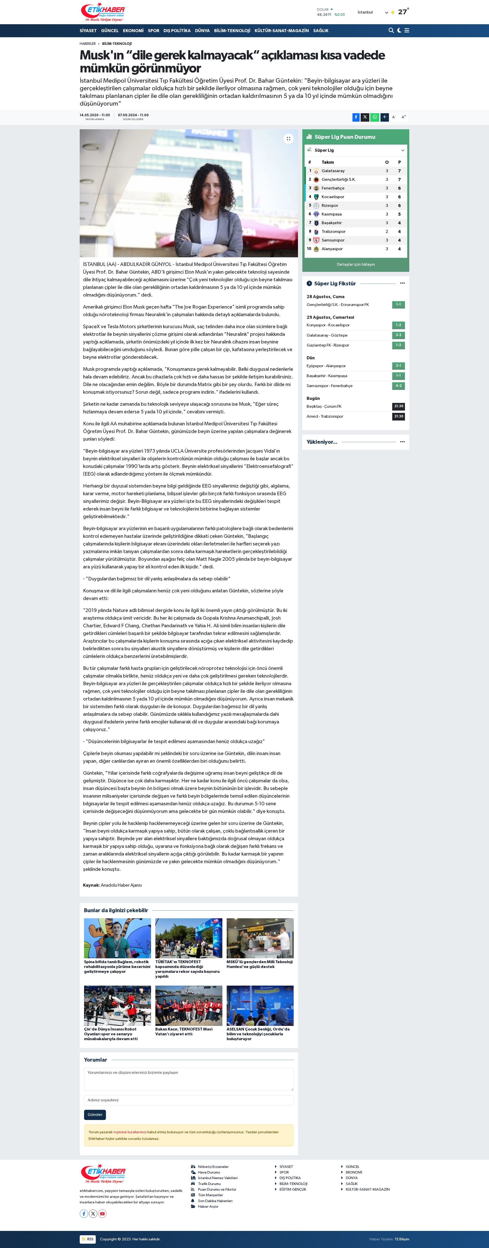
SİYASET (88, 31)
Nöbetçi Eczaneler (213, 1167)
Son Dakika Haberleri (215, 1201)
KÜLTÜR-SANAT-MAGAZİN (282, 31)
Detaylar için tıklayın (356, 264)
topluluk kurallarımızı (130, 1132)
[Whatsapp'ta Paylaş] (374, 117)
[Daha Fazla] (385, 117)
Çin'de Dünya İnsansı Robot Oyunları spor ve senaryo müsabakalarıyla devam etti (111, 1034)
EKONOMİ (133, 31)
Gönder (95, 1115)
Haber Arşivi (208, 1206)
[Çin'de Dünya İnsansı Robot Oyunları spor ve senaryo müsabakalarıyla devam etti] (117, 1005)
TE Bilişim (402, 1239)
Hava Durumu (209, 1172)
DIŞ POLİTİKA (177, 31)
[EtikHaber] (103, 12)
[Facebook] (84, 1213)
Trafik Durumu (209, 1184)
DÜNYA (202, 31)
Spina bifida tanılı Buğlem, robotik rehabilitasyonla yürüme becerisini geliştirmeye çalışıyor (117, 967)
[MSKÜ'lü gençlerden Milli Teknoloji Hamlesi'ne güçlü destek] (260, 938)
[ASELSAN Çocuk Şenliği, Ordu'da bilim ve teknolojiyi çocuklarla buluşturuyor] (260, 1005)
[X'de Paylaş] (365, 117)
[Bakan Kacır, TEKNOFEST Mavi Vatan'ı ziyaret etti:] (188, 1005)
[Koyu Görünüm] (398, 31)
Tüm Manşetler (210, 1195)
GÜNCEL (110, 31)
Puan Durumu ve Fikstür (217, 1189)
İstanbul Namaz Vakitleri (218, 1178)
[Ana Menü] (406, 31)
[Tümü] (402, 442)
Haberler (88, 44)
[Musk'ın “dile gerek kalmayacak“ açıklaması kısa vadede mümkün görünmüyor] (189, 193)
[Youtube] (102, 1213)
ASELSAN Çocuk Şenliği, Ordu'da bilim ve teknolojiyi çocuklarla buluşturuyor (258, 1034)
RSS (90, 1239)
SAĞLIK (321, 31)
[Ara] (392, 31)
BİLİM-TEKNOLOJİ (232, 31)
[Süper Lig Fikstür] (402, 284)
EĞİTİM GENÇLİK (293, 1189)
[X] (93, 1213)
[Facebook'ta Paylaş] (356, 117)
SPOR (153, 31)
